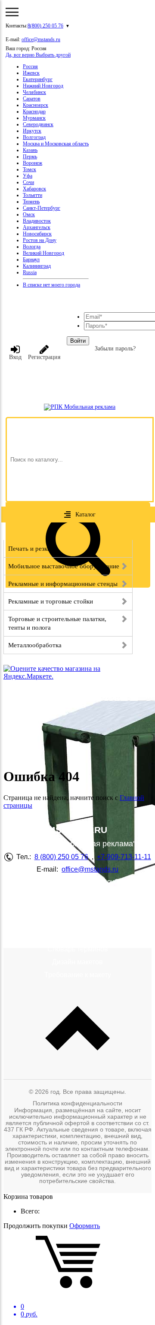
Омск (29, 214)
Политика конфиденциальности (77, 1103)
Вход (15, 357)
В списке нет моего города (51, 285)
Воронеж (32, 163)
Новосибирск (37, 234)
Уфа (27, 176)
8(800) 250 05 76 (45, 26)
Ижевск (31, 73)
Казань (30, 150)
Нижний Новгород (43, 86)
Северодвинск (38, 124)
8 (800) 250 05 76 (61, 856)
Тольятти (32, 195)
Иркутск (32, 131)
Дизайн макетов (77, 962)
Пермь (30, 157)
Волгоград (34, 137)
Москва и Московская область (56, 144)
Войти (78, 341)
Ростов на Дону (39, 240)
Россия (30, 66)
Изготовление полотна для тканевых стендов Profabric (77, 931)
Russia (30, 272)
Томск (29, 169)
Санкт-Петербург (41, 208)
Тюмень (31, 202)
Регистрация (44, 357)
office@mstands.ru (41, 39)
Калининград (37, 266)
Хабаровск (34, 189)
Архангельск (36, 227)
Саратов (31, 99)
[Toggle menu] (12, 12)
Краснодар (34, 112)
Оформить (84, 1225)
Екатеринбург (38, 79)
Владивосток (37, 221)
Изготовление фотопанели (78, 914)
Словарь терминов (77, 949)
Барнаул (31, 260)
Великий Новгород (43, 253)
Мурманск (34, 118)
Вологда (31, 247)
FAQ (77, 901)
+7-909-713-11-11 (124, 856)
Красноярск (35, 105)
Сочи (28, 182)
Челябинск (34, 92)
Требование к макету (77, 974)
